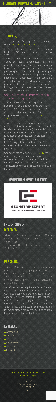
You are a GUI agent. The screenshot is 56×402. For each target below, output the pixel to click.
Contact (28, 372)
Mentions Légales (29, 375)
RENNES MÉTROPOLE (23, 44)
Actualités (18, 372)
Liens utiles (40, 372)
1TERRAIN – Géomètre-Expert (24, 3)
